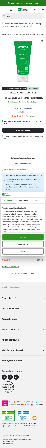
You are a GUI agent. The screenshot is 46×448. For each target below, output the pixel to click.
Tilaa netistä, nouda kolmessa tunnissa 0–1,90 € (24, 176)
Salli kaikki (23, 237)
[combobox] (23, 16)
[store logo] (23, 10)
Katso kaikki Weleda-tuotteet (23, 273)
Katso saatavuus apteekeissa (23, 158)
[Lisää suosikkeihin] (41, 41)
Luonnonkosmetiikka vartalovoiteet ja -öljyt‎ (30, 34)
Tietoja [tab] (37, 200)
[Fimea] (8, 415)
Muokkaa (21, 244)
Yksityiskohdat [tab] (23, 200)
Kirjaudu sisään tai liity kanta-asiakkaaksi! (23, 102)
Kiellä (23, 251)
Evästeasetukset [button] (8, 441)
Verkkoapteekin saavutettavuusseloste (16, 439)
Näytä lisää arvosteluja (10, 267)
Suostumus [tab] (8, 200)
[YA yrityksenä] (8, 387)
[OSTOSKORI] (43, 9)
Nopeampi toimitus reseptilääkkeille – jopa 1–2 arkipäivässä (23, 180)
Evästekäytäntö (7, 443)
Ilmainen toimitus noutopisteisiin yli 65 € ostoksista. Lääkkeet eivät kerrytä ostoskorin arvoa (22, 187)
